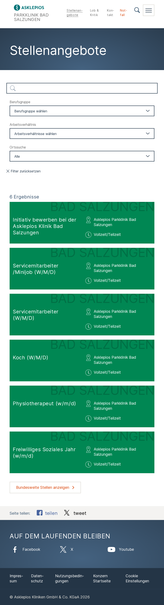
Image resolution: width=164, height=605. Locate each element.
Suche (137, 10)
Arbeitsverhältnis (23, 124)
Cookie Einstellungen (137, 578)
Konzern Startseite (102, 578)
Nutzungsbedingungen (69, 578)
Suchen (12, 88)
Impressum (16, 578)
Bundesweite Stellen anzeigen (42, 487)
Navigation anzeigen (148, 10)
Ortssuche (18, 147)
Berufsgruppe (20, 102)
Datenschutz (37, 578)
